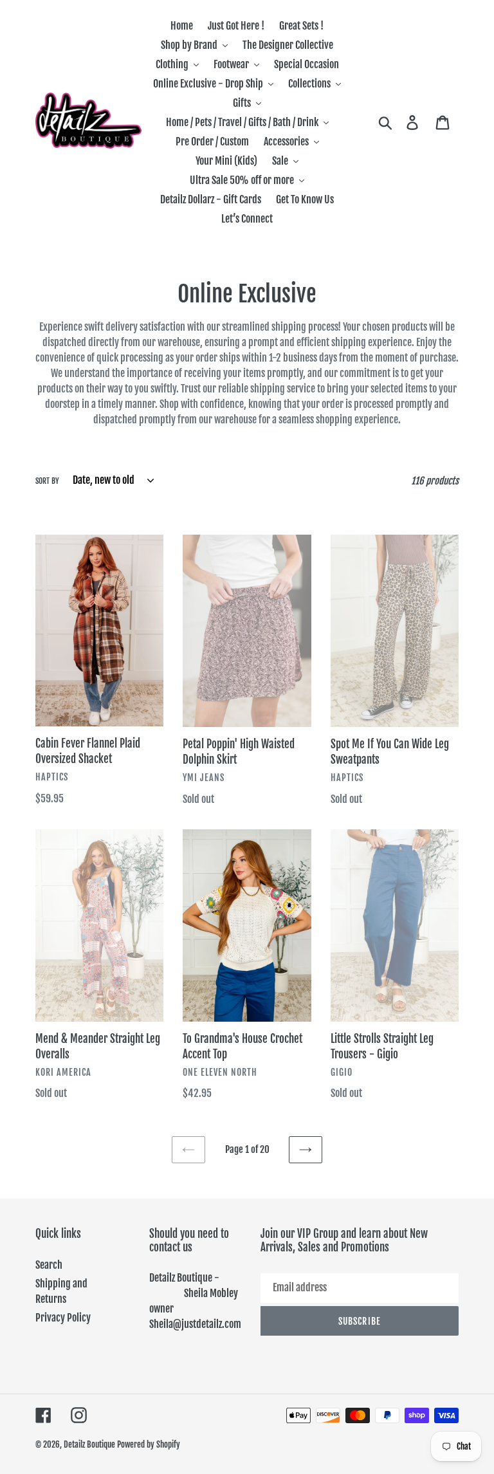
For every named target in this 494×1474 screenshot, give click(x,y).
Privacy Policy (63, 1317)
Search (48, 1264)
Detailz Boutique (89, 1444)
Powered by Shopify (148, 1444)
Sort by (47, 481)
